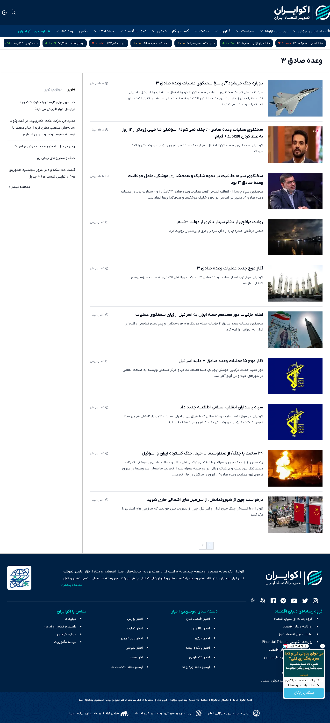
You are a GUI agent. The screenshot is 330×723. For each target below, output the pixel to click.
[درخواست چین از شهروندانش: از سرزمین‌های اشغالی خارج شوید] (295, 514)
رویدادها (67, 31)
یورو (167, 43)
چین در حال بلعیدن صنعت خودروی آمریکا (44, 146)
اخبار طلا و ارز (200, 628)
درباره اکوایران (66, 634)
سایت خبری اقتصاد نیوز (296, 634)
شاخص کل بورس (27, 43)
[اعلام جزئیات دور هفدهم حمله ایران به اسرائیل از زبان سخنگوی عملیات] (295, 329)
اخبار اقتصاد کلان (198, 619)
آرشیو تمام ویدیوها (196, 667)
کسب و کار (180, 31)
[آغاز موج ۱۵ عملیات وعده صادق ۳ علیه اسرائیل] (295, 376)
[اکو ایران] (302, 12)
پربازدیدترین (52, 89)
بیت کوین (75, 43)
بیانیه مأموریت (65, 642)
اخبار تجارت (135, 628)
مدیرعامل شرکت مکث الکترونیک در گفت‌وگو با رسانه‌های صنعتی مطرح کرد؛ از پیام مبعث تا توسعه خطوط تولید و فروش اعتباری (42, 128)
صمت (204, 31)
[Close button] (322, 646)
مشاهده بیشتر (20, 187)
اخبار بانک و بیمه (198, 648)
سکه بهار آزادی (305, 43)
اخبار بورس (135, 619)
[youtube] (294, 601)
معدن (162, 31)
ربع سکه (209, 43)
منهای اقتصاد (135, 31)
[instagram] (315, 601)
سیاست (247, 31)
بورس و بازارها (276, 31)
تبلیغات (70, 619)
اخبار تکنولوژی (199, 657)
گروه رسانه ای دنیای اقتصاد (293, 619)
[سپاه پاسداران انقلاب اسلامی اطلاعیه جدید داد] (295, 422)
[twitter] (305, 601)
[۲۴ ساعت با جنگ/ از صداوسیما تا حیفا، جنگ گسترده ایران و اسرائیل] (295, 468)
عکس (83, 31)
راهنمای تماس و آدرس (60, 626)
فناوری (225, 31)
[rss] (253, 601)
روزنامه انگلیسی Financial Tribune (287, 642)
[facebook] (273, 601)
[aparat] (263, 601)
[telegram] (283, 601)
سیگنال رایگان (304, 693)
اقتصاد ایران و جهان (314, 31)
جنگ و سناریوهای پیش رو (56, 158)
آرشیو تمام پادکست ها (127, 667)
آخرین (70, 89)
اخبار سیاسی (134, 648)
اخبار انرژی (202, 638)
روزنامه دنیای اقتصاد (298, 626)
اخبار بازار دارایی (132, 638)
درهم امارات (121, 43)
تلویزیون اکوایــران (32, 31)
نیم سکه (253, 43)
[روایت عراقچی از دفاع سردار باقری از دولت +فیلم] (295, 237)
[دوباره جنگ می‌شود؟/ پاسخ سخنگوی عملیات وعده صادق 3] (295, 98)
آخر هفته (136, 657)
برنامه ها (106, 31)
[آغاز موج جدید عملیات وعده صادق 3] (295, 283)
